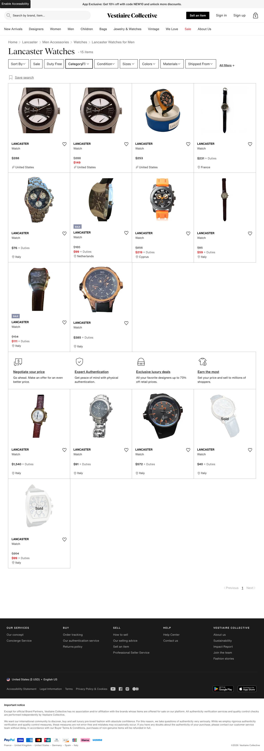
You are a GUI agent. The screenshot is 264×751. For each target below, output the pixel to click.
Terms (69, 689)
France (8, 745)
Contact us (170, 641)
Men (71, 29)
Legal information (51, 689)
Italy (76, 745)
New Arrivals (13, 29)
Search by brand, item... (29, 15)
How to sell (120, 635)
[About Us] (214, 29)
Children (87, 29)
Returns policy (72, 647)
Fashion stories (223, 658)
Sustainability (222, 641)
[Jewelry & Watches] (144, 29)
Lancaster (30, 42)
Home (12, 42)
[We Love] (181, 29)
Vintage (153, 29)
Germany (57, 745)
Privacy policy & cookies (91, 689)
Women (55, 29)
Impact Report (223, 647)
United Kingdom (23, 745)
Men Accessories (55, 42)
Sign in (221, 15)
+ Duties (210, 158)
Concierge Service (19, 641)
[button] (255, 15)
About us (219, 635)
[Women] (64, 29)
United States (42, 745)
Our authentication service (81, 641)
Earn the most (208, 371)
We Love (172, 29)
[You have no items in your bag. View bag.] (255, 15)
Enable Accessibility (15, 4)
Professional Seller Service (131, 653)
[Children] (96, 29)
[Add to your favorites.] (64, 144)
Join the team (222, 653)
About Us (204, 29)
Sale (188, 29)
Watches (80, 42)
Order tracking (73, 635)
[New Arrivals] (25, 29)
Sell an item (198, 15)
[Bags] (110, 29)
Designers (36, 29)
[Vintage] (162, 29)
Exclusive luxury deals (153, 371)
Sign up (239, 15)
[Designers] (46, 29)
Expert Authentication (92, 371)
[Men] (77, 29)
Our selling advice (125, 641)
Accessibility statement (21, 689)
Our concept (15, 635)
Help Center (171, 635)
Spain (68, 745)
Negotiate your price (29, 371)
